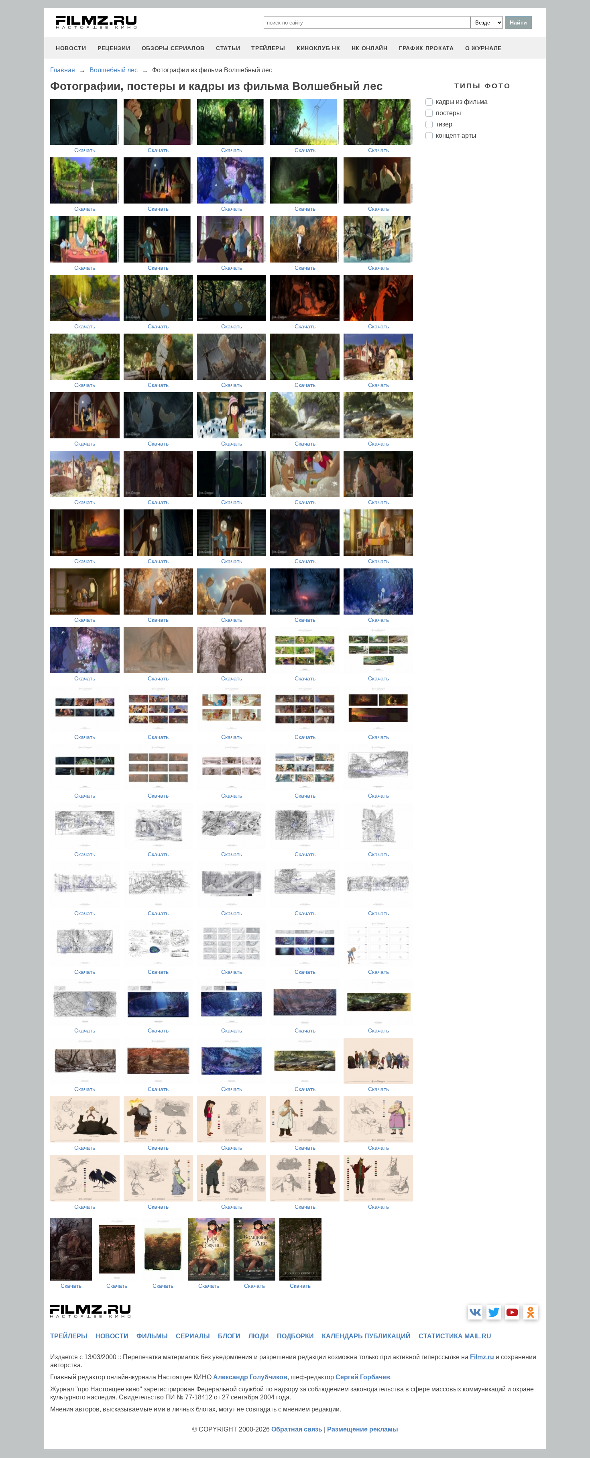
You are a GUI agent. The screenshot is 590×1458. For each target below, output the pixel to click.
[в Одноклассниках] (530, 1312)
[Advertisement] (485, 279)
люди (258, 1336)
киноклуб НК (318, 48)
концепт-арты (456, 135)
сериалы (193, 1336)
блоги (229, 1336)
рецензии (114, 48)
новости (71, 48)
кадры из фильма (462, 101)
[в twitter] (493, 1312)
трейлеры (268, 48)
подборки (295, 1336)
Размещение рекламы (362, 1429)
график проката (426, 48)
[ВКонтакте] (475, 1312)
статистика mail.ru (455, 1336)
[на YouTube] (512, 1312)
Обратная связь (296, 1429)
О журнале (483, 48)
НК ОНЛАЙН (370, 48)
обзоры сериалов (173, 48)
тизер (444, 124)
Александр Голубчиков (250, 1377)
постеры (448, 113)
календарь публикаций (366, 1336)
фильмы (152, 1336)
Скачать (84, 150)
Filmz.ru (482, 1357)
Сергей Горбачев (363, 1377)
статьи (228, 48)
